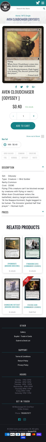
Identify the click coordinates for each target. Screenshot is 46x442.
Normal (14, 157)
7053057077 (26, 413)
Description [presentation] (8, 167)
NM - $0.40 (12, 145)
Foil (5, 157)
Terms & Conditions (23, 356)
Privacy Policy (23, 365)
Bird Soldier (8, 153)
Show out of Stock (33, 136)
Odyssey (25, 157)
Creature (32, 153)
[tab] (23, 168)
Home (18, 16)
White (35, 157)
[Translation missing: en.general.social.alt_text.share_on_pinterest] (27, 86)
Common (21, 153)
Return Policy (23, 361)
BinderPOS (32, 431)
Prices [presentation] (5, 212)
